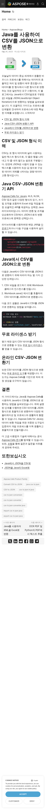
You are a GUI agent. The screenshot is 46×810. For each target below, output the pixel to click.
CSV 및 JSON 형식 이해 (16, 119)
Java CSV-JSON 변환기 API (19, 123)
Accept (23, 794)
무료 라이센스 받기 (14, 132)
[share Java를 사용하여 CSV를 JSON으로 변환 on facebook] (26, 541)
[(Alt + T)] (13, 11)
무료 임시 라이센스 (32, 345)
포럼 (10, 443)
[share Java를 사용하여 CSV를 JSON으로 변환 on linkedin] (15, 541)
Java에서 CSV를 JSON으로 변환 (21, 128)
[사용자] (37, 4)
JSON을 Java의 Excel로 (17, 467)
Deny (32, 801)
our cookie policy (30, 789)
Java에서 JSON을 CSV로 (17, 463)
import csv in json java (13, 511)
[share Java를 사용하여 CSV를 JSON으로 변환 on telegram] (37, 541)
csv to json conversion (13, 495)
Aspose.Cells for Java (13, 196)
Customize (14, 801)
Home (6, 11)
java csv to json (32, 484)
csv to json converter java (14, 505)
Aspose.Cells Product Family (15, 479)
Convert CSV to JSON (13, 484)
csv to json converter (12, 500)
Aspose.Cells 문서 (11, 440)
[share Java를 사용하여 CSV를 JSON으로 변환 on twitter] (10, 541)
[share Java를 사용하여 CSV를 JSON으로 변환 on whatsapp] (31, 541)
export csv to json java (13, 516)
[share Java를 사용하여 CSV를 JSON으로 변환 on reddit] (21, 541)
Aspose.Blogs (16, 29)
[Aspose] (16, 4)
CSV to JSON (9, 489)
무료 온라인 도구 (15, 373)
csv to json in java (26, 489)
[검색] (43, 4)
